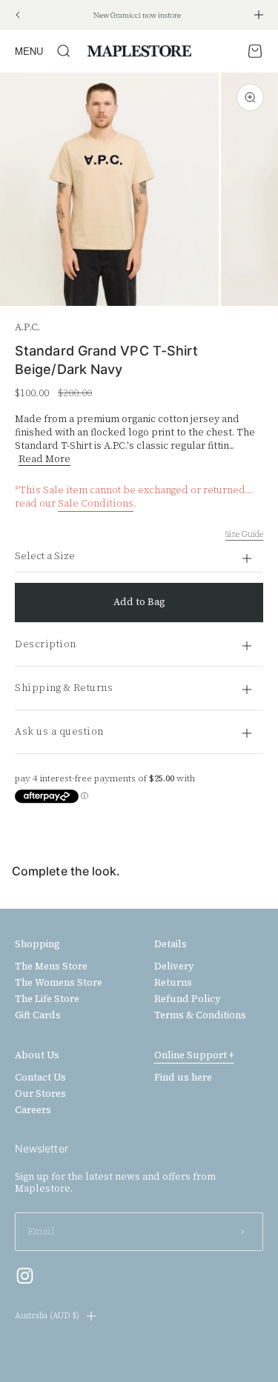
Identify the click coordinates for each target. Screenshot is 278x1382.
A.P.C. (27, 327)
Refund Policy (187, 999)
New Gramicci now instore (137, 15)
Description (45, 644)
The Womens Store (58, 982)
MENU (29, 51)
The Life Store (47, 999)
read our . (75, 503)
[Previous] (17, 14)
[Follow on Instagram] (25, 1276)
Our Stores (40, 1093)
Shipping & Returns (64, 687)
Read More (44, 459)
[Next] (258, 14)
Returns (173, 982)
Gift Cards (38, 1015)
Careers (33, 1110)
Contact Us (40, 1077)
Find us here (183, 1077)
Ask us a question (59, 731)
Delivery (174, 966)
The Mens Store (51, 966)
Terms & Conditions (200, 1015)
